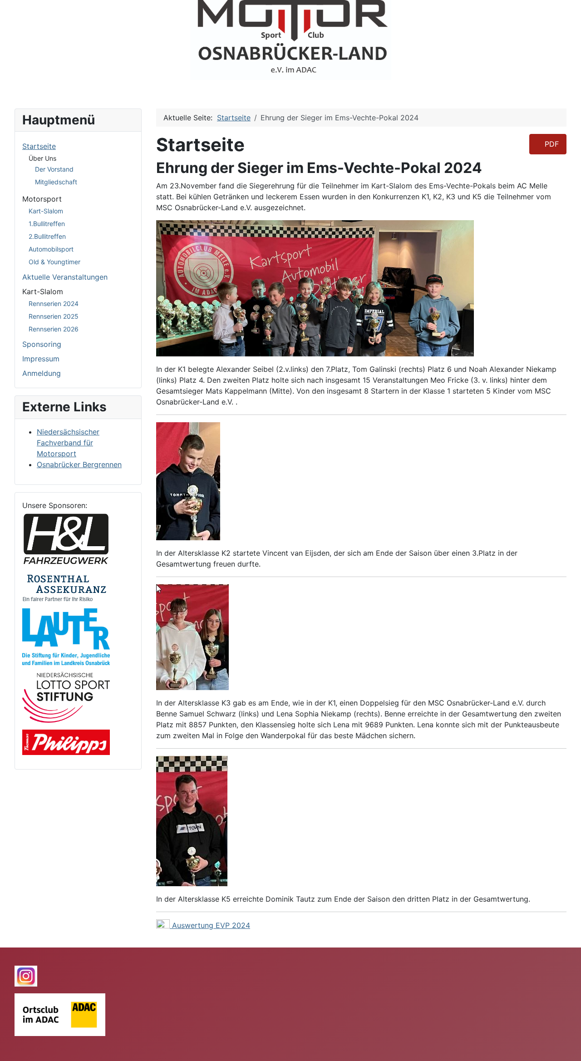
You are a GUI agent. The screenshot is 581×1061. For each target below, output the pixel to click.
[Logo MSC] (290, 40)
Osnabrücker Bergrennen (79, 464)
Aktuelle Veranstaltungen (65, 276)
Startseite (39, 146)
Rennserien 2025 (54, 316)
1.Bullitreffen (47, 223)
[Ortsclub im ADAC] (60, 1014)
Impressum (40, 358)
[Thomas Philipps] (66, 741)
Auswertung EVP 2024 (211, 925)
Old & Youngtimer (54, 262)
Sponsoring (41, 344)
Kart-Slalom (46, 211)
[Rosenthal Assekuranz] (66, 586)
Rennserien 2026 (54, 329)
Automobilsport (51, 249)
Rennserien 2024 (54, 303)
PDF (550, 143)
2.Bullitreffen (47, 236)
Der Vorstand (54, 169)
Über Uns (42, 158)
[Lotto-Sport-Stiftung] (66, 696)
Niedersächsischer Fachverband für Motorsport (68, 442)
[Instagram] (26, 975)
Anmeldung (41, 373)
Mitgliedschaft (56, 182)
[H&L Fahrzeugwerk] (66, 537)
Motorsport (42, 198)
